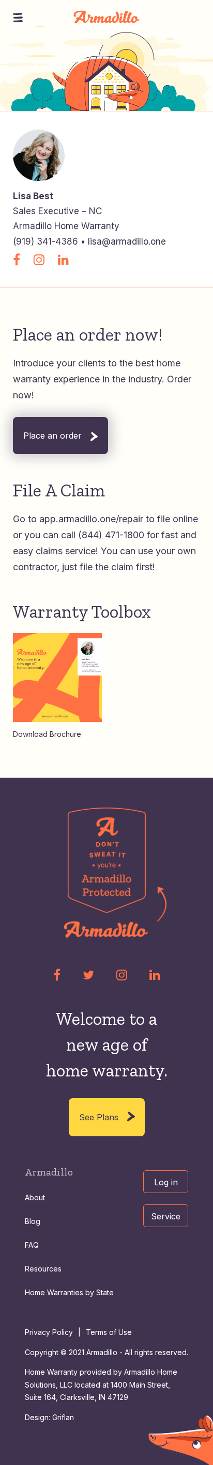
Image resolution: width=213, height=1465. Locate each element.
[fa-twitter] (88, 975)
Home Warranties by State (69, 1292)
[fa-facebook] (56, 975)
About (35, 1197)
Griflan (63, 1417)
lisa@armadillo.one (127, 241)
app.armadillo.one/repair (91, 518)
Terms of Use (109, 1332)
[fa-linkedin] (154, 975)
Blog (32, 1221)
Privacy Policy (49, 1332)
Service (165, 1216)
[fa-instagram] (121, 975)
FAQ (32, 1245)
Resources (43, 1268)
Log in (166, 1182)
